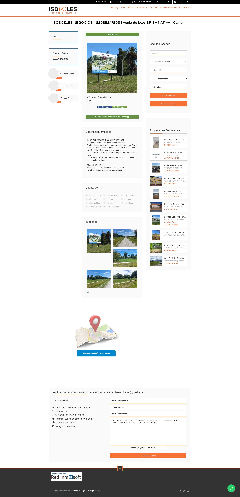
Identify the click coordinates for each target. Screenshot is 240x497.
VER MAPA (140, 8)
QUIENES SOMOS (169, 8)
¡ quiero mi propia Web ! (92, 490)
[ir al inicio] (63, 10)
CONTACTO (185, 8)
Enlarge (112, 68)
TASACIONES (152, 8)
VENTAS (130, 8)
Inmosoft (78, 490)
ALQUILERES (119, 8)
